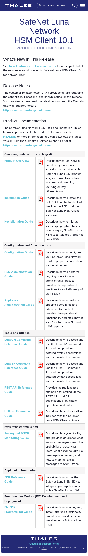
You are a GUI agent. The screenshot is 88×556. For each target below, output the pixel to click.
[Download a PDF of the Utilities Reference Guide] (40, 415)
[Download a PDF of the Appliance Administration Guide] (40, 303)
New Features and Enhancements (32, 66)
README (9, 136)
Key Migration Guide (18, 221)
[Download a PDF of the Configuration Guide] (40, 255)
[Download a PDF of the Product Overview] (40, 164)
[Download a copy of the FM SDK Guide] (40, 510)
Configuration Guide (18, 252)
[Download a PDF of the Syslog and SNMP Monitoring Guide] (40, 436)
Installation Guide (16, 197)
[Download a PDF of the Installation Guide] (40, 201)
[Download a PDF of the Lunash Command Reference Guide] (40, 367)
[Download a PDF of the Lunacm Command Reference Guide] (40, 343)
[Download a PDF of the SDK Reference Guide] (40, 480)
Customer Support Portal (44, 543)
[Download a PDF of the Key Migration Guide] (40, 225)
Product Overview (16, 160)
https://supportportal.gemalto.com (27, 110)
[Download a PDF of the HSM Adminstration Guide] (40, 275)
